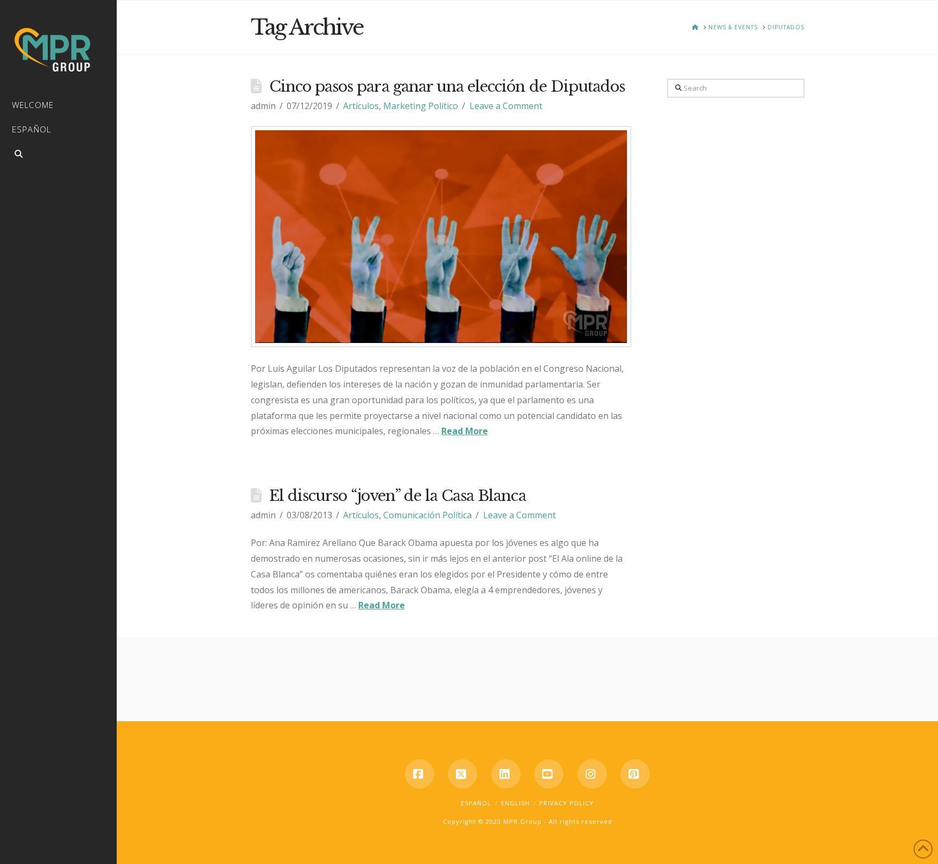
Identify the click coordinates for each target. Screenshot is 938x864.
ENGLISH (515, 803)
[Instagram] (592, 774)
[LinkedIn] (506, 774)
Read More (464, 431)
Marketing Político (420, 106)
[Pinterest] (635, 774)
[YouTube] (548, 774)
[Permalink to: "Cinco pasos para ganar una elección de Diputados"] (441, 236)
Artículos (361, 106)
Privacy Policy (566, 803)
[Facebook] (419, 774)
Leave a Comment (506, 106)
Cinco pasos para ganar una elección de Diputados (447, 87)
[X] (462, 774)
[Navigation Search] (58, 155)
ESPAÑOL (476, 803)
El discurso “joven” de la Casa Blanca (397, 496)
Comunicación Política (427, 515)
